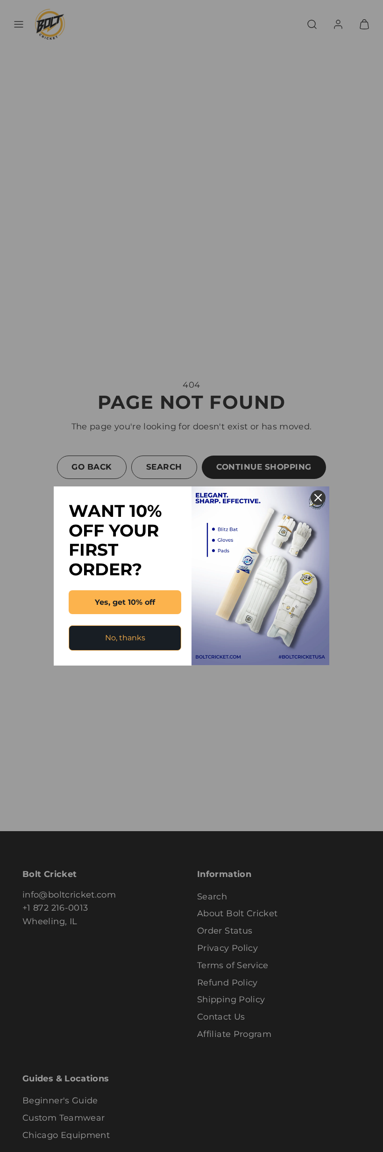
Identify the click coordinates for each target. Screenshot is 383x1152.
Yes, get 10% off (125, 602)
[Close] (318, 497)
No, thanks (125, 637)
